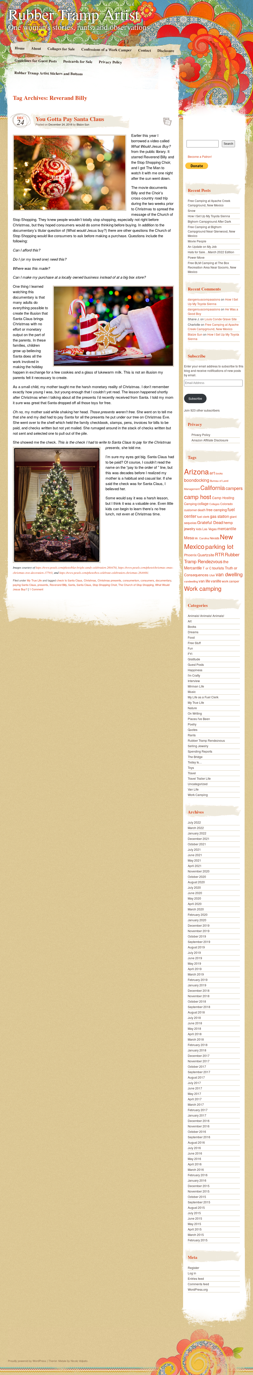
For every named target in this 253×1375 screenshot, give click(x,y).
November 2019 (199, 931)
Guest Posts (196, 664)
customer (190, 509)
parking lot (219, 546)
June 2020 (195, 893)
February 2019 (198, 979)
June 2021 (195, 855)
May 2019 (194, 963)
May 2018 (194, 1028)
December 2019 (199, 925)
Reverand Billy (58, 585)
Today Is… (195, 762)
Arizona (196, 471)
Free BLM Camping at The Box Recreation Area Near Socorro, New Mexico (212, 267)
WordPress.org (198, 1289)
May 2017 (194, 1093)
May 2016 (194, 1159)
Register (193, 1268)
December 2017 (199, 1055)
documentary (163, 580)
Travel (192, 773)
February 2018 (198, 1045)
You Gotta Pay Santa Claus (70, 118)
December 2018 (199, 990)
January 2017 (197, 1115)
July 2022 (194, 822)
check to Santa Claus (69, 580)
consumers (147, 580)
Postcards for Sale (77, 61)
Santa (71, 585)
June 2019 (195, 958)
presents (43, 585)
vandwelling (191, 581)
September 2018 (199, 1007)
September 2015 (199, 1202)
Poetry (192, 724)
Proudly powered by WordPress (27, 1361)
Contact (144, 50)
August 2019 (196, 947)
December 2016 (199, 1121)
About (36, 48)
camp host (197, 496)
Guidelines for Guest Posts (36, 60)
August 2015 (196, 1207)
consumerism (131, 580)
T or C (207, 568)
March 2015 (196, 1234)
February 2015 (198, 1240)
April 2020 (195, 904)
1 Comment (36, 589)
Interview (194, 681)
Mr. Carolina (202, 538)
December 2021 (199, 838)
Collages (214, 504)
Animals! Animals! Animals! (206, 616)
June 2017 (195, 1088)
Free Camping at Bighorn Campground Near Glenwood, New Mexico (211, 231)
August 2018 (196, 1012)
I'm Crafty (194, 675)
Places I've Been (199, 719)
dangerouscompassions (204, 299)
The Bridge (195, 757)
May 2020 (194, 898)
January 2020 (197, 920)
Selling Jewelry (198, 746)
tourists (218, 567)
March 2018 (196, 1039)
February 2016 (198, 1175)
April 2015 (195, 1229)
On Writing (195, 713)
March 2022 (196, 828)
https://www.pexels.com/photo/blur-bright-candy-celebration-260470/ (76, 567)
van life (204, 580)
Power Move (196, 257)
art (212, 473)
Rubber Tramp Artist (73, 13)
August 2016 (196, 1142)
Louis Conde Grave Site (221, 319)
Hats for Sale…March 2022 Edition (211, 252)
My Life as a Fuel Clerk (203, 697)
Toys (191, 767)
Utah (212, 575)
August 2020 (196, 882)
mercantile (226, 528)
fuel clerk (203, 516)
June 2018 (195, 1023)
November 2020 (199, 871)
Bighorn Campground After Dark (209, 221)
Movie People (197, 241)
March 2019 (196, 974)
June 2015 (195, 1218)
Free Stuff (194, 643)
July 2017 (194, 1083)
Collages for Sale (61, 49)
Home (19, 48)
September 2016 (199, 1137)
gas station (219, 516)
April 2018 (195, 1034)
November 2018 (199, 996)
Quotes (192, 729)
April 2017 (195, 1099)
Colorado (226, 504)
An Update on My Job (202, 246)
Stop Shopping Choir (105, 585)
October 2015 (197, 1196)
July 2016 (194, 1148)
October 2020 (197, 876)
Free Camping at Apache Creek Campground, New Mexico (209, 203)
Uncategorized (198, 784)
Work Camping (198, 795)
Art (189, 621)
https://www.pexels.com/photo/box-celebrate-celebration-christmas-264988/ (103, 573)
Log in (192, 1273)
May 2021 (194, 860)
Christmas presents (109, 580)
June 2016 (195, 1153)
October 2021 (197, 844)
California (212, 487)
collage (203, 503)
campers (234, 488)
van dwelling (229, 574)
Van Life (193, 789)
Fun (190, 648)
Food (191, 637)
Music (192, 691)
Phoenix (190, 554)
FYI (190, 653)
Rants (192, 735)
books (219, 473)
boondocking (196, 480)
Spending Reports (200, 751)
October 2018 (197, 1001)
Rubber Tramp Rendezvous (211, 557)
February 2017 (198, 1110)
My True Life (34, 580)
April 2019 (195, 969)
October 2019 (197, 936)
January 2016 (197, 1180)
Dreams (193, 632)
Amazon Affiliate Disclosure (209, 440)
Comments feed (198, 1284)
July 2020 (194, 887)
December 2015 (199, 1186)
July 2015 (194, 1213)
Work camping (202, 588)
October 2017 (197, 1066)
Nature (192, 708)
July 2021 (194, 849)
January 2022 (197, 833)
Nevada (214, 538)
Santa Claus (84, 585)
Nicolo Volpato (79, 1361)
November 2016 (199, 1126)
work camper (230, 581)
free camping (216, 509)
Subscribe (195, 398)
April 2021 (195, 866)
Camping (190, 503)
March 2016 (196, 1169)
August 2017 (196, 1077)
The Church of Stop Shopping (136, 585)
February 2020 (198, 914)
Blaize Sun (83, 124)
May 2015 (194, 1224)
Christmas (90, 580)
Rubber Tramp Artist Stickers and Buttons (48, 73)
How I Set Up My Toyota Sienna (209, 216)
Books (192, 626)
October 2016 (197, 1131)
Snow (191, 210)
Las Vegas (209, 528)
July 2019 (194, 952)
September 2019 (199, 942)
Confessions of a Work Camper (106, 49)
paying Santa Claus (24, 585)
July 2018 (194, 1017)
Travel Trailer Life (199, 778)
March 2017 (196, 1104)
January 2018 (197, 1050)
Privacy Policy (110, 62)
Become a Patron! (200, 156)
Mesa (189, 538)
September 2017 (199, 1072)
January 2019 (197, 985)
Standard (165, 120)
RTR (219, 554)
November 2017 (199, 1061)
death (202, 509)
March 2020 (196, 909)
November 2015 (199, 1191)
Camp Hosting (223, 497)
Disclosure (165, 50)
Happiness (195, 670)
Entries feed (196, 1278)
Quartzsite (205, 554)
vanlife (216, 580)
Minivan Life (196, 686)
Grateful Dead (210, 522)
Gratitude (194, 659)
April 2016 (195, 1164)
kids (199, 529)
